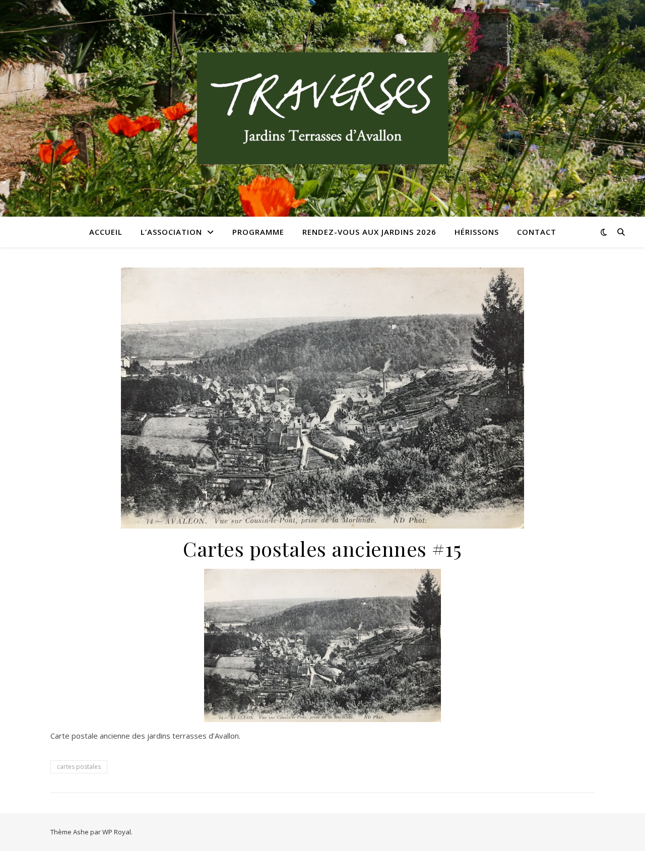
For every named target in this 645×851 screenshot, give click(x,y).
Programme (258, 232)
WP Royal (116, 831)
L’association (171, 232)
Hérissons (477, 232)
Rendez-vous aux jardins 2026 (369, 232)
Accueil (105, 232)
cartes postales (79, 766)
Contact (536, 232)
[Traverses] (322, 108)
